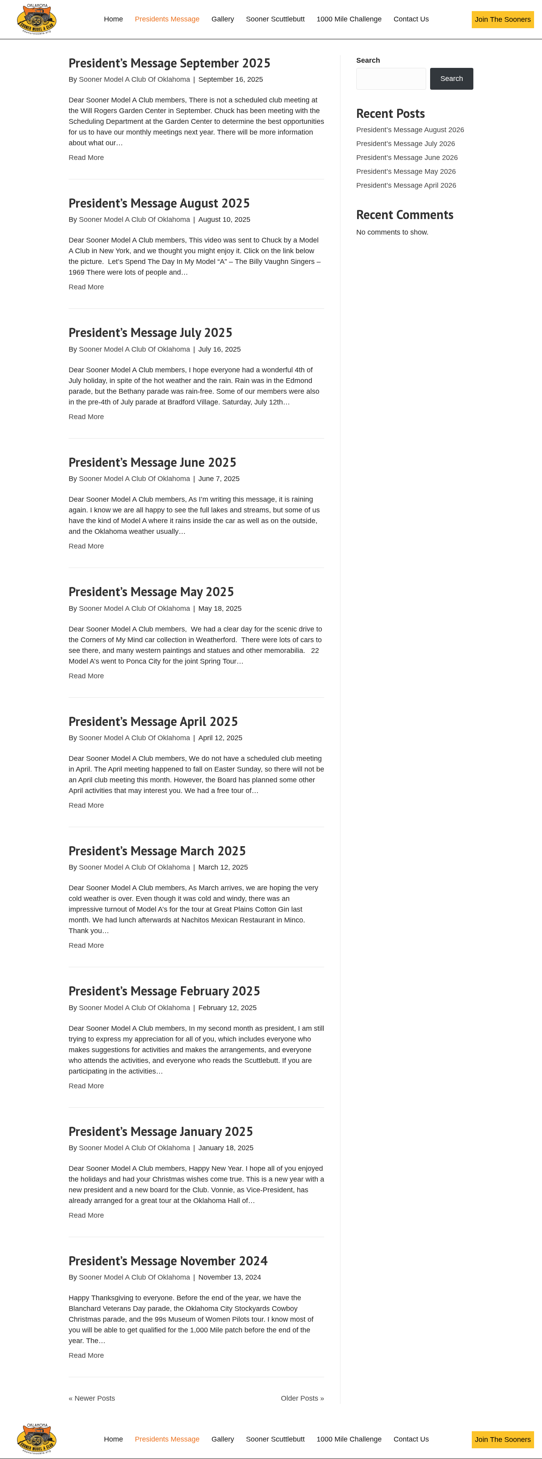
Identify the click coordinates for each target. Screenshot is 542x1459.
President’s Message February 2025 (164, 990)
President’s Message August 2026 (410, 130)
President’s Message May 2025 (151, 591)
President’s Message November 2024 (168, 1260)
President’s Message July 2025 (151, 332)
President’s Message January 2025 (161, 1131)
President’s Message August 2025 (159, 202)
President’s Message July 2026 (405, 144)
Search (368, 60)
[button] (503, 19)
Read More (86, 158)
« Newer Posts (92, 1398)
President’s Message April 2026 (406, 185)
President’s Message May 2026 (406, 171)
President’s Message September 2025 (170, 62)
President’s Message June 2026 (407, 158)
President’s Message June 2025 (152, 462)
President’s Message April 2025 (153, 721)
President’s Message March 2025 (157, 850)
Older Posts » (302, 1398)
